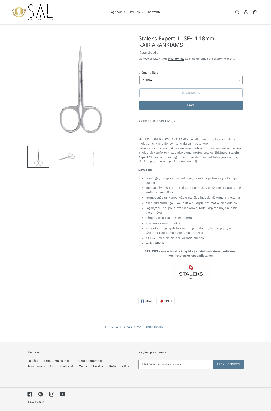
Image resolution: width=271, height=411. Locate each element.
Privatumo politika (40, 366)
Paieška (32, 361)
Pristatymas (176, 58)
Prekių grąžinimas (57, 361)
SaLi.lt (40, 401)
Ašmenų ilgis (148, 72)
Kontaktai (66, 366)
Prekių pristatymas (89, 361)
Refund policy (119, 366)
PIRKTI (191, 105)
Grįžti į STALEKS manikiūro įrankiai (138, 326)
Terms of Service (91, 366)
